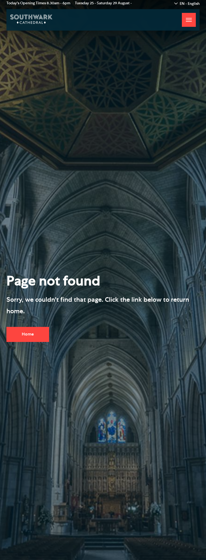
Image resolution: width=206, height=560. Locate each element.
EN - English (190, 4)
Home (28, 334)
